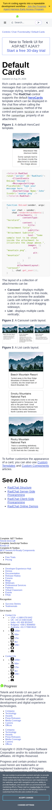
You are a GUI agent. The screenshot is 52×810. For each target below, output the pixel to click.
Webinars (9, 583)
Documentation (12, 573)
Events (8, 592)
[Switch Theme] (47, 22)
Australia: (23, 627)
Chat (14, 32)
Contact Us (10, 615)
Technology (10, 713)
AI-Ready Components (24, 550)
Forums (9, 578)
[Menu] (5, 22)
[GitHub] (12, 649)
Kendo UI (4, 546)
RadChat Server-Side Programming (21, 493)
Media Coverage (13, 720)
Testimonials (11, 606)
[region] (26, 791)
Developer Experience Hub (18, 569)
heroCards (35, 97)
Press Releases (12, 718)
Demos (8, 571)
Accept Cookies (26, 798)
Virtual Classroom (13, 590)
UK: (21, 620)
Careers (9, 723)
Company (10, 711)
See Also (14, 480)
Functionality (24, 32)
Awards (9, 716)
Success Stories (13, 604)
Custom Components (35, 465)
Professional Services (15, 585)
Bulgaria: (23, 625)
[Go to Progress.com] (8, 687)
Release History (13, 576)
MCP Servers (6, 550)
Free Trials (10, 557)
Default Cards (38, 32)
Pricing (8, 560)
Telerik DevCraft (7, 541)
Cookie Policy (35, 787)
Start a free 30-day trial (26, 51)
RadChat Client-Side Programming (20, 500)
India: (22, 622)
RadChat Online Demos (22, 506)
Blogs (8, 580)
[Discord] (12, 652)
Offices (8, 725)
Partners (9, 588)
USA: (21, 617)
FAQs (8, 595)
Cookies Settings (26, 805)
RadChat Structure (19, 487)
